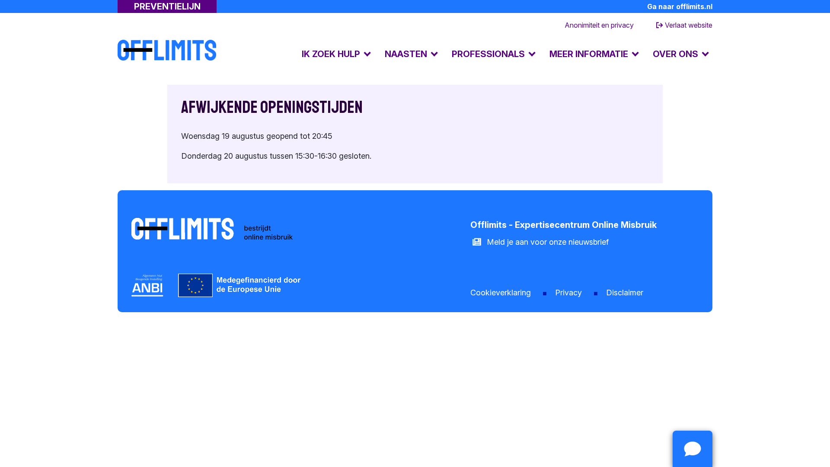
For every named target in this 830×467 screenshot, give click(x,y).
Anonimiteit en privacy (599, 25)
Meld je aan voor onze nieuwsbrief (548, 241)
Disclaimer (624, 292)
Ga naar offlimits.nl (679, 6)
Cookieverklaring (500, 292)
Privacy (568, 292)
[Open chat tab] (692, 449)
